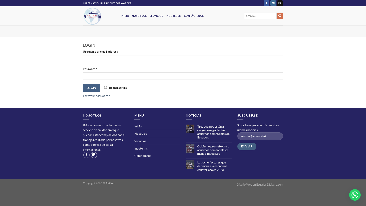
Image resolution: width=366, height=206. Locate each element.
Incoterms (173, 15)
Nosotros (139, 15)
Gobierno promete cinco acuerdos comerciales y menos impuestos (213, 149)
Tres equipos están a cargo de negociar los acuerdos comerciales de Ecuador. (213, 132)
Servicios (156, 15)
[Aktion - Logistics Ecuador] (99, 15)
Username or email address (101, 51)
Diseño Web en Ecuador (251, 184)
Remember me (118, 87)
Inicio (125, 15)
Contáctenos (194, 15)
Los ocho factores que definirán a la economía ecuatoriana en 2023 (212, 165)
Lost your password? (96, 95)
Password (90, 69)
